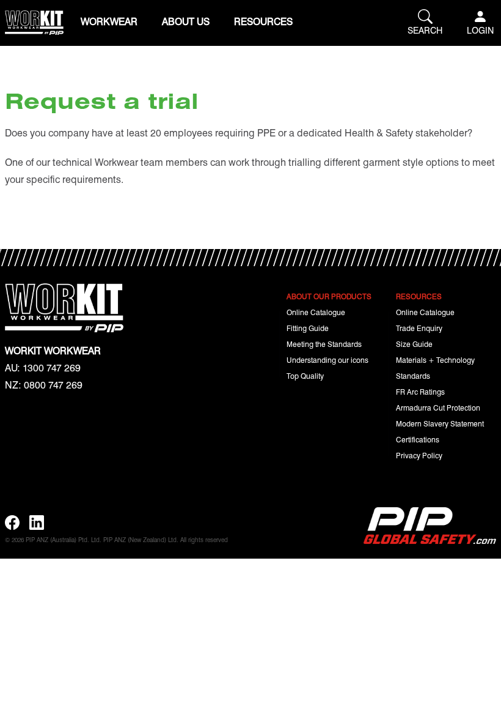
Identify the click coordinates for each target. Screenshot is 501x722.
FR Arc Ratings (420, 391)
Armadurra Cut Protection (438, 407)
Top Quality (305, 376)
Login (480, 29)
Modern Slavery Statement (440, 423)
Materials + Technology (435, 360)
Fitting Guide (308, 328)
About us (186, 21)
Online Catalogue (316, 312)
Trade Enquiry (419, 328)
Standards (413, 376)
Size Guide (414, 344)
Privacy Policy (419, 455)
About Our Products (329, 296)
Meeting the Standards (324, 344)
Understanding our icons (327, 360)
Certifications (417, 439)
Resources (263, 21)
